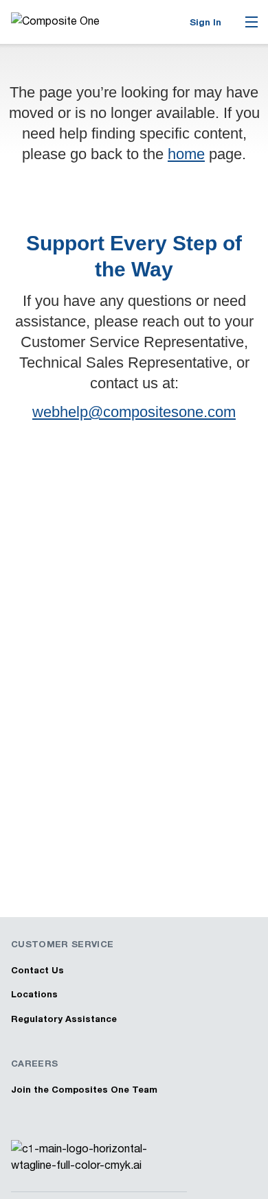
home (186, 154)
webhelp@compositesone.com (134, 411)
